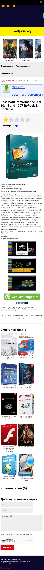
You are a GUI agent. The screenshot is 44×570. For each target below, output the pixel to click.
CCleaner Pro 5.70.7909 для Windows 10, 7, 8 (26, 356)
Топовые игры (7, 73)
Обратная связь (5, 568)
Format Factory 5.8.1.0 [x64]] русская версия (9, 386)
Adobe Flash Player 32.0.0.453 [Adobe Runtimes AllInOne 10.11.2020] (9, 448)
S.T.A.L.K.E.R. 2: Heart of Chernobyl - (10, 60)
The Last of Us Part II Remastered (26, 60)
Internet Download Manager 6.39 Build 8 (9, 477)
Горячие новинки (23, 66)
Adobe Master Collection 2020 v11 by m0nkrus (9, 417)
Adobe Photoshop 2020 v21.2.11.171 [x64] (26, 386)
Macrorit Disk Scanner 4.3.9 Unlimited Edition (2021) (26, 478)
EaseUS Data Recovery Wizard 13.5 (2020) (26, 417)
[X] (26, 303)
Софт (15, 126)
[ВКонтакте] (17, 303)
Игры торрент (7, 66)
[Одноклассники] (20, 303)
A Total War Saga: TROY (26, 446)
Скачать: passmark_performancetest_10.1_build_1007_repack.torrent (27, 91)
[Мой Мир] (23, 303)
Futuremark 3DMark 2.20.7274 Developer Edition (9, 357)
